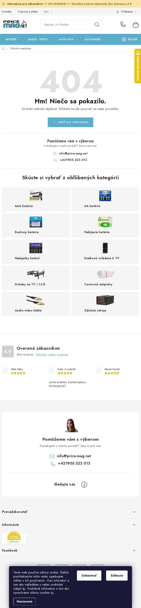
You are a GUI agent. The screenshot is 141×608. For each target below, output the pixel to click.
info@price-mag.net (73, 153)
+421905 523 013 (124, 24)
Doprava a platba (28, 11)
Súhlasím (117, 575)
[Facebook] (84, 485)
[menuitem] (13, 39)
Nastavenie (24, 601)
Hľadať (97, 24)
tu (24, 588)
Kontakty (7, 11)
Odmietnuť (89, 575)
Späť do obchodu (73, 122)
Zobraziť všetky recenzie (52, 354)
